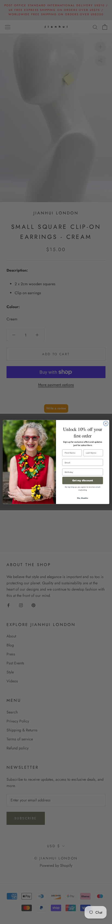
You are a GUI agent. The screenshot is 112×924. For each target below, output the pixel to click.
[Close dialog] (105, 423)
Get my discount (82, 480)
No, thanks (82, 498)
